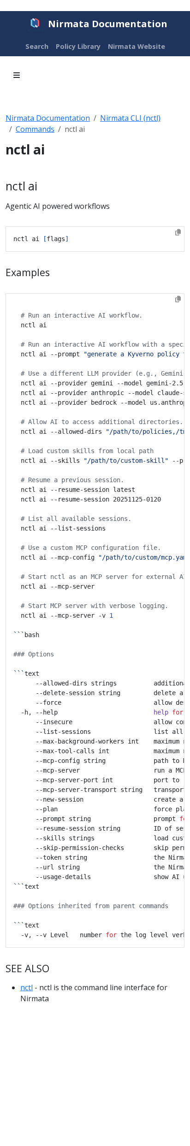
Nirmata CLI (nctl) (130, 118)
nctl (26, 987)
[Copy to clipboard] (178, 232)
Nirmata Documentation (48, 118)
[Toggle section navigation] (16, 75)
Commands (35, 129)
